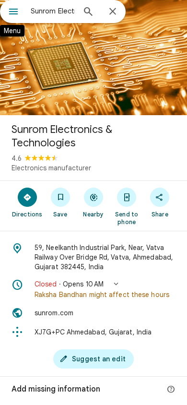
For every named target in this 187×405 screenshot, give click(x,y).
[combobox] (53, 11)
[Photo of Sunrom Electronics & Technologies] (93, 57)
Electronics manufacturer (51, 168)
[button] (93, 289)
